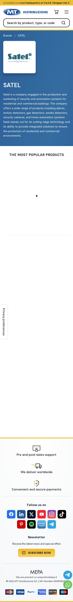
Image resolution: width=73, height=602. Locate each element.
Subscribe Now (39, 553)
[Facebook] (11, 514)
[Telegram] (51, 524)
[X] (31, 514)
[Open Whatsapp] (67, 584)
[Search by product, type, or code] (64, 23)
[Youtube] (41, 514)
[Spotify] (31, 524)
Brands (8, 35)
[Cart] (56, 12)
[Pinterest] (21, 524)
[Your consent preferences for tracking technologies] (4, 322)
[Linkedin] (21, 514)
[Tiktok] (62, 514)
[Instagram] (51, 514)
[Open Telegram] (67, 575)
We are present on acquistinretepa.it (36, 577)
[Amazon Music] (41, 524)
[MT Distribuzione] (25, 12)
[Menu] (66, 12)
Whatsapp (54, 2)
